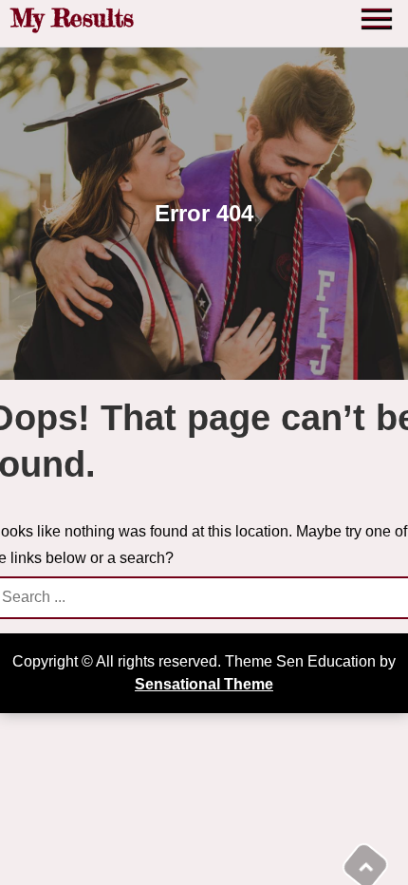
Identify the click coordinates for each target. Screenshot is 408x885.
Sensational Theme (204, 684)
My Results (72, 17)
